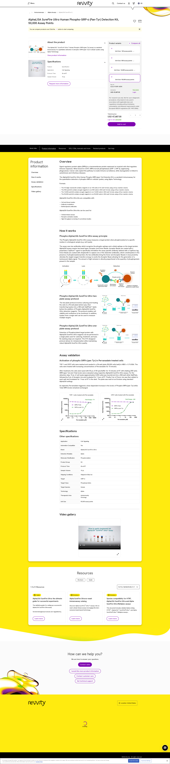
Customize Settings (145, 760)
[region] (85, 761)
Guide (90, 580)
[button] (129, 3)
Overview (34, 172)
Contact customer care (85, 676)
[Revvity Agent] (165, 748)
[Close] (167, 761)
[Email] (140, 22)
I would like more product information (85, 671)
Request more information (58, 84)
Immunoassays (39, 12)
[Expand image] (62, 286)
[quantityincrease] (140, 115)
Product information (49, 148)
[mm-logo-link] (85, 3)
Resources (62, 148)
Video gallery (36, 191)
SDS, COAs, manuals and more (79, 148)
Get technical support (85, 681)
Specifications (36, 187)
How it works (36, 177)
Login (134, 92)
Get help (111, 148)
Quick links (33, 148)
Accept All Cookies (133, 760)
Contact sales (85, 665)
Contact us (121, 3)
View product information (56, 55)
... (29, 13)
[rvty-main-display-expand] (118, 554)
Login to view (111, 120)
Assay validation (37, 182)
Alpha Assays (52, 12)
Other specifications (69, 436)
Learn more (39, 619)
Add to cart (121, 124)
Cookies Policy (39, 761)
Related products (99, 148)
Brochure (80, 580)
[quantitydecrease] (131, 115)
